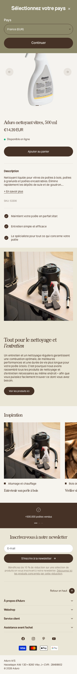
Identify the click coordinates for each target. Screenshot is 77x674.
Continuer (38, 43)
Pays (7, 20)
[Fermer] (69, 9)
